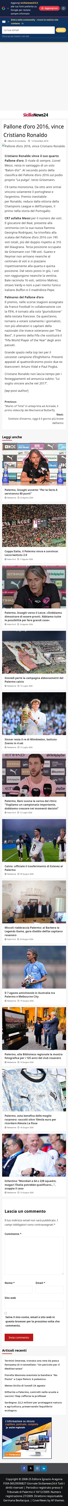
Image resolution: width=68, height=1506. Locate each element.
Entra (61, 30)
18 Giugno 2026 (27, 1127)
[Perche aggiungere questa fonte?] (63, 8)
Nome (10, 1283)
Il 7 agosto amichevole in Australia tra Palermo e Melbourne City (30, 994)
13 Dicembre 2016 (39, 141)
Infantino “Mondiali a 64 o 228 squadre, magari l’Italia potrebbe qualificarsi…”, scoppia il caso (30, 1184)
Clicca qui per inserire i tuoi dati (15, 36)
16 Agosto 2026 (26, 624)
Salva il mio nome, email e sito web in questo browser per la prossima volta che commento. (32, 1321)
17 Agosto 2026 (26, 559)
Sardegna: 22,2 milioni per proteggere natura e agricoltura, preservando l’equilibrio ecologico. (33, 1406)
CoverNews (40, 1500)
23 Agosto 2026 (26, 497)
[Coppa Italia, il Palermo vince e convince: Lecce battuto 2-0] (34, 525)
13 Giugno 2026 (27, 1192)
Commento (13, 1234)
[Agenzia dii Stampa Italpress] (27, 1438)
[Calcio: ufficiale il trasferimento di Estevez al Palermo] (34, 840)
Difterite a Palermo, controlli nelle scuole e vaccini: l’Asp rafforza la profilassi (31, 1394)
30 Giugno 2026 (27, 874)
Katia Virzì (11, 559)
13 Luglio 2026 (26, 686)
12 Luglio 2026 (26, 747)
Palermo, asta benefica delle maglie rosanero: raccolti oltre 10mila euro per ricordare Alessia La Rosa (30, 1119)
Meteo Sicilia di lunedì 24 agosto (25, 1385)
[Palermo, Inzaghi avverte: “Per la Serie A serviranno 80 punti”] (34, 464)
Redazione (11, 497)
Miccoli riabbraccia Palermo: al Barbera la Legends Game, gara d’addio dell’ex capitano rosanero (34, 931)
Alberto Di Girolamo (17, 141)
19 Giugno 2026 (27, 1001)
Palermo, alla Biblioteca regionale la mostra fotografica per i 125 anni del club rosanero (34, 1056)
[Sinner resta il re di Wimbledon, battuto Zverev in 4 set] (34, 713)
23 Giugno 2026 (26, 939)
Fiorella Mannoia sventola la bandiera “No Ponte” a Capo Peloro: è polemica (31, 1377)
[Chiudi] (8, 8)
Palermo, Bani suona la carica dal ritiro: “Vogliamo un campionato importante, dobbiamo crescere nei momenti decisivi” (32, 804)
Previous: (31, 406)
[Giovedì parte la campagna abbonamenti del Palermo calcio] (34, 652)
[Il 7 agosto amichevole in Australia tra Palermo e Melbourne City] (34, 967)
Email (40, 1283)
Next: (36, 419)
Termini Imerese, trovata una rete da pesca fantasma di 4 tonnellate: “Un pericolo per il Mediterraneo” (32, 1364)
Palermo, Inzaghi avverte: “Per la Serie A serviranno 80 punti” (31, 491)
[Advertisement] (34, 76)
